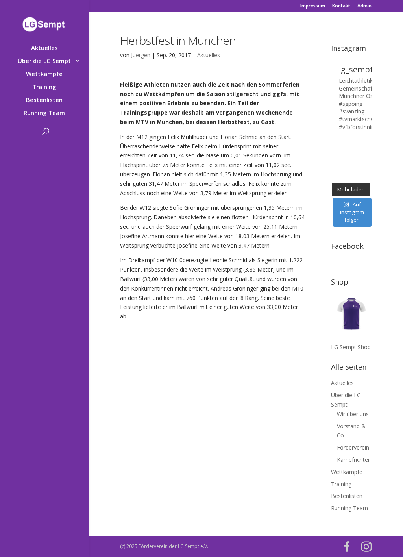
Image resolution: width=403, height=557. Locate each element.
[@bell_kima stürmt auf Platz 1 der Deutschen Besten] (368, 166)
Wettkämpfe (44, 74)
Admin (364, 6)
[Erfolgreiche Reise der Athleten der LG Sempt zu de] (334, 158)
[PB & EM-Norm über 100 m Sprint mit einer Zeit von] (356, 158)
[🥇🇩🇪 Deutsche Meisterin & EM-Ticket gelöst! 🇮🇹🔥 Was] (345, 150)
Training (44, 87)
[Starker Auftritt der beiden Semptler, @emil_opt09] (368, 158)
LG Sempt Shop (351, 347)
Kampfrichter (353, 459)
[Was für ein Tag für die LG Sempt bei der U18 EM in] (334, 142)
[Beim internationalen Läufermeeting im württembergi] (356, 166)
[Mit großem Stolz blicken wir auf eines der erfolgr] (334, 150)
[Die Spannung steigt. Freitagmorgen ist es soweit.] (345, 142)
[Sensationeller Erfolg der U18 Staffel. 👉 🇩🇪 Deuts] (334, 174)
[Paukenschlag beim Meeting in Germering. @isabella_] (368, 174)
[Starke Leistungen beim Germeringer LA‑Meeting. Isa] (356, 174)
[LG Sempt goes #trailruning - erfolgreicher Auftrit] (345, 166)
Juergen (140, 55)
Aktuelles (44, 48)
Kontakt (341, 6)
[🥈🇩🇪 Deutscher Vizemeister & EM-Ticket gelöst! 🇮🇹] (356, 150)
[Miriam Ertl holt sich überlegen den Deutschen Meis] (356, 142)
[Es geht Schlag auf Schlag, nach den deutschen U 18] (368, 142)
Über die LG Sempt (44, 61)
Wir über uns (353, 414)
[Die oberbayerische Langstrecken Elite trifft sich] (345, 174)
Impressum (312, 6)
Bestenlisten (44, 100)
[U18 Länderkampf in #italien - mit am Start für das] (334, 166)
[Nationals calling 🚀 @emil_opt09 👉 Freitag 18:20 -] (368, 150)
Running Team (44, 113)
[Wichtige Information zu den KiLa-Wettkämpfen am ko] (345, 158)
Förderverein (353, 447)
